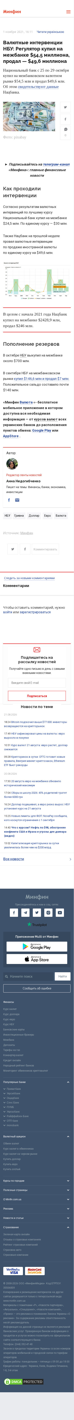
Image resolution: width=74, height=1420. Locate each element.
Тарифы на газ (11, 1050)
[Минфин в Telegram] (25, 913)
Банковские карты (14, 1029)
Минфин (26, 533)
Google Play (41, 430)
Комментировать (45, 549)
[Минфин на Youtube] (60, 913)
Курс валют (10, 1009)
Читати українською (50, 32)
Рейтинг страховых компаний (20, 1244)
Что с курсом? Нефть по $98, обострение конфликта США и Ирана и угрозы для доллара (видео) (35, 831)
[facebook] (9, 500)
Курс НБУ (8, 1024)
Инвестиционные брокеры (18, 1034)
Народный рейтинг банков (18, 1065)
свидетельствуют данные (38, 86)
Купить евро (10, 1164)
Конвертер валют (13, 1055)
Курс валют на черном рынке (20, 1153)
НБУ (23, 355)
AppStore (11, 436)
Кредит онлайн (12, 1060)
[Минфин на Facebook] (14, 913)
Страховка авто (12, 1249)
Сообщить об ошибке (37, 988)
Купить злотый (11, 1169)
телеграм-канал (56, 164)
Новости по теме (37, 707)
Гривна (19, 515)
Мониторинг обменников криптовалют (25, 1070)
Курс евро (9, 1019)
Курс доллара (11, 1014)
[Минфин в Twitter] (37, 913)
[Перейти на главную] (12, 11)
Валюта (26, 402)
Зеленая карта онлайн (16, 1234)
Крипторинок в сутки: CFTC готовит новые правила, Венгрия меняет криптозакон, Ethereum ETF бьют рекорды (34, 761)
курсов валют (46, 419)
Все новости (13, 859)
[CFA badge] (56, 1272)
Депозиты (9, 1045)
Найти (62, 976)
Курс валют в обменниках (18, 1148)
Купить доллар (11, 1159)
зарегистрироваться (35, 612)
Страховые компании (15, 1254)
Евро (47, 515)
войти (7, 612)
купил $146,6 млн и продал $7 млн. (41, 379)
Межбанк (8, 1039)
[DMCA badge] (37, 1382)
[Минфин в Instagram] (48, 913)
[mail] (17, 500)
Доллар (34, 515)
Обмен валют (11, 1143)
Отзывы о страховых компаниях (22, 1239)
